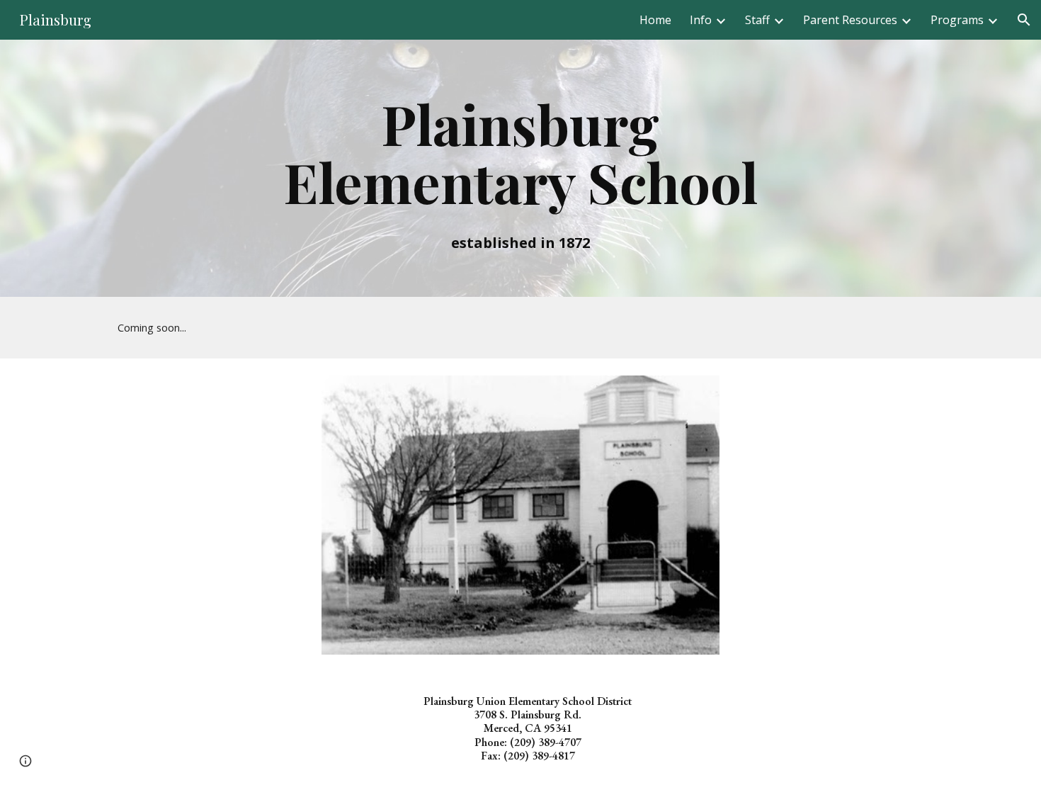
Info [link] (701, 20)
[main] (520, 168)
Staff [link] (757, 20)
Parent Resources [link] (850, 20)
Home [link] (655, 20)
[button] (1024, 20)
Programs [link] (957, 20)
